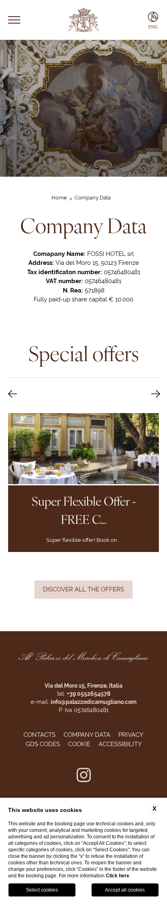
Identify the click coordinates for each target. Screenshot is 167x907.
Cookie (79, 743)
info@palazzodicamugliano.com (94, 702)
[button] (12, 394)
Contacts (40, 734)
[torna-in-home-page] (83, 20)
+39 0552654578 (88, 694)
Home (59, 198)
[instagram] (84, 776)
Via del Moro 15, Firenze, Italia (83, 685)
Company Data (93, 198)
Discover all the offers (83, 589)
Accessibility (120, 743)
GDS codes (43, 743)
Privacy (130, 734)
